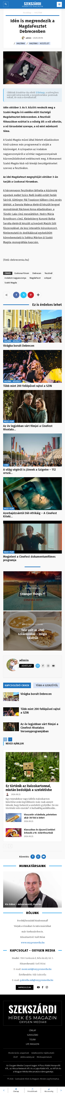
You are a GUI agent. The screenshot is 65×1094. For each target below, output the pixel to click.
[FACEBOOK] (42, 987)
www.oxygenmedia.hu (32, 942)
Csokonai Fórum (21, 273)
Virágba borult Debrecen (18, 345)
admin (24, 660)
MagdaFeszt (35, 278)
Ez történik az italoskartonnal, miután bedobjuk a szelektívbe (29, 788)
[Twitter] (23, 295)
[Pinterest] (31, 295)
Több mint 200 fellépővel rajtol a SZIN (27, 386)
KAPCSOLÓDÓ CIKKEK (17, 685)
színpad (47, 278)
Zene (6, 465)
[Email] (37, 666)
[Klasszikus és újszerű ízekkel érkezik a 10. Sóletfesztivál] (13, 832)
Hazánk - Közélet (39, 43)
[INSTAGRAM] (46, 987)
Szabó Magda (11, 282)
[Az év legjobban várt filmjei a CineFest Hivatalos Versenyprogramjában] (32, 406)
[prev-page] (5, 739)
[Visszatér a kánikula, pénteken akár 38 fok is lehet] (13, 817)
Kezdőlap (27, 12)
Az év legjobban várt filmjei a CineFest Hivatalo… (27, 427)
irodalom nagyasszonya (15, 278)
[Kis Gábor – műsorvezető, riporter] (32, 889)
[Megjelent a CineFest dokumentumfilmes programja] (32, 537)
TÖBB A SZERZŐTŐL (47, 685)
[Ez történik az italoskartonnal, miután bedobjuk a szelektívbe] (32, 767)
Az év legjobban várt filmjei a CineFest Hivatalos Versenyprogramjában (39, 727)
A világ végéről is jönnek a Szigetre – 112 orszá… (29, 471)
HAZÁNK (38, 12)
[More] (38, 295)
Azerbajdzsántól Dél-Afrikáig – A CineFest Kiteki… (30, 514)
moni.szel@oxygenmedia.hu (36, 969)
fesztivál (48, 273)
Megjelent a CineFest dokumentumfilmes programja (29, 558)
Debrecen (36, 273)
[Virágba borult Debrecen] (32, 326)
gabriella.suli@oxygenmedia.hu (36, 980)
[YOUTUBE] (38, 987)
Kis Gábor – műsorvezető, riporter (23, 904)
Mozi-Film (9, 421)
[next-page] (10, 739)
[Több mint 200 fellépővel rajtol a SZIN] (32, 366)
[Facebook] (16, 295)
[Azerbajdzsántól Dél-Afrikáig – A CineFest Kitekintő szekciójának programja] (32, 493)
